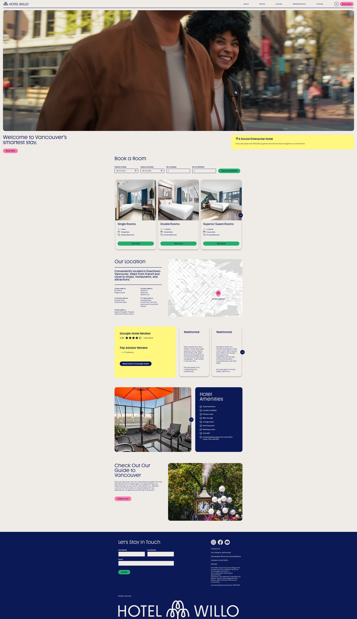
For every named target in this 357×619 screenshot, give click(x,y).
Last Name (151, 550)
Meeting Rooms (299, 4)
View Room (135, 243)
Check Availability (229, 171)
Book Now (346, 4)
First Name (122, 550)
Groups (279, 4)
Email (120, 559)
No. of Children (198, 167)
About (246, 4)
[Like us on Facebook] (220, 542)
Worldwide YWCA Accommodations (226, 557)
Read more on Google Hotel (136, 364)
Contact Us (215, 549)
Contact (319, 4)
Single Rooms (127, 224)
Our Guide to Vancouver (221, 553)
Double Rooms (170, 224)
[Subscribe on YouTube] (227, 542)
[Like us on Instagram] (213, 542)
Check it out (123, 499)
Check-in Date (120, 167)
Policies (214, 564)
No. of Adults (171, 167)
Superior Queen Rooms (218, 224)
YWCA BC (236, 585)
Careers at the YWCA (219, 560)
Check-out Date (146, 167)
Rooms (262, 4)
